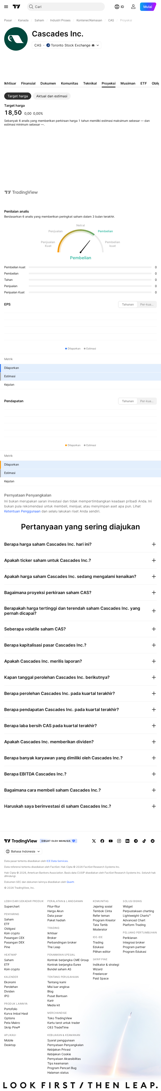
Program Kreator (104, 920)
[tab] (17, 96)
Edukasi (98, 947)
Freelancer (100, 973)
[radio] (128, 304)
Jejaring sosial (102, 906)
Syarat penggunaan (61, 1040)
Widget (128, 906)
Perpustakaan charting (138, 911)
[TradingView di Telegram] (136, 841)
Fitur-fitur (53, 906)
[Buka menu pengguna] (133, 7)
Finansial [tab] (28, 83)
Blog (50, 991)
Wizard (98, 969)
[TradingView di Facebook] (102, 841)
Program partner (134, 947)
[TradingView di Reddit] (153, 841)
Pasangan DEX (14, 942)
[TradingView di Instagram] (119, 841)
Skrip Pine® (12, 1027)
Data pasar (54, 915)
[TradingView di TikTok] (144, 841)
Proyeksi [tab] (109, 83)
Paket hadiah (56, 920)
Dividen (9, 991)
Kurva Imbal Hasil (16, 1013)
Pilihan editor (101, 951)
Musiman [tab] (128, 83)
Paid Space (101, 978)
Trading (98, 942)
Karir (50, 1000)
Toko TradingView (59, 1018)
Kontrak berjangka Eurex (64, 964)
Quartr (70, 881)
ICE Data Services (57, 861)
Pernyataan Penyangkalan (65, 1045)
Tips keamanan (57, 1063)
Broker (51, 938)
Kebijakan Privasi (58, 1049)
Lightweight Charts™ (137, 915)
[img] (93, 45)
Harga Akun (55, 911)
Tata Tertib (100, 925)
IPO (6, 996)
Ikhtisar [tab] (10, 83)
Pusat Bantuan (57, 996)
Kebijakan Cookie (59, 1054)
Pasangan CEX (14, 938)
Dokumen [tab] (48, 83)
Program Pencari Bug (62, 1068)
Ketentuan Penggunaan (22, 511)
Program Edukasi (134, 951)
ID (122, 7)
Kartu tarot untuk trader (63, 1022)
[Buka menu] (6, 7)
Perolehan (11, 986)
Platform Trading (134, 925)
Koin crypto (12, 933)
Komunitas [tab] (69, 83)
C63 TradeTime (58, 1027)
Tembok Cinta (102, 911)
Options (9, 1018)
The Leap (53, 947)
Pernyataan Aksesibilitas (64, 1058)
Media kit (53, 1005)
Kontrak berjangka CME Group (68, 960)
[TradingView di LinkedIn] (127, 841)
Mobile (8, 1040)
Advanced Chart (134, 920)
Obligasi (9, 928)
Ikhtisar (52, 933)
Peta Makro (12, 1022)
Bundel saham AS (59, 969)
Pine (7, 947)
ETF (6, 924)
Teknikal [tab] (90, 83)
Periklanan (130, 938)
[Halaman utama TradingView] (16, 7)
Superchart (11, 906)
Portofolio (10, 1009)
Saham (9, 919)
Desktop (10, 1045)
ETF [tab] (143, 83)
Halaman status (58, 1072)
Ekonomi (10, 982)
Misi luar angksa (58, 986)
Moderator (100, 929)
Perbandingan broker (62, 942)
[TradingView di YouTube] (111, 841)
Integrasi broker (134, 942)
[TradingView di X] (94, 841)
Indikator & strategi (106, 964)
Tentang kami (56, 982)
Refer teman (101, 915)
